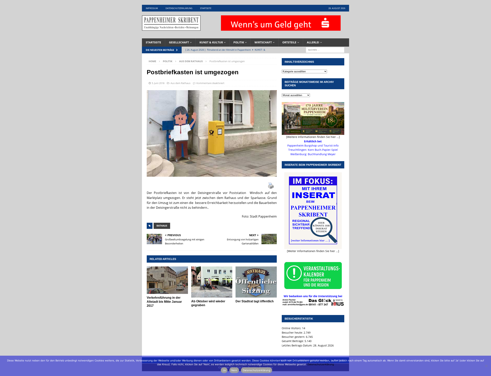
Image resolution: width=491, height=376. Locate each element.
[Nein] (486, 366)
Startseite (205, 8)
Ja (224, 370)
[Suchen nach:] (325, 49)
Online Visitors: (292, 328)
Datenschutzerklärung (179, 8)
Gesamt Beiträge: (293, 341)
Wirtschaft (263, 42)
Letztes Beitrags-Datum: (297, 345)
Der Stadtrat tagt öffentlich (255, 301)
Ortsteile (289, 42)
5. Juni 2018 (158, 83)
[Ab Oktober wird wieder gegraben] (211, 281)
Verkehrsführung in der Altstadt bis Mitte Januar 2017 (164, 301)
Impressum (152, 8)
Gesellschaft (179, 42)
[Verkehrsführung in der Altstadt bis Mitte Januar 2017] (167, 280)
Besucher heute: (293, 332)
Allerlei (313, 42)
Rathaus (162, 225)
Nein (234, 370)
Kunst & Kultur (211, 42)
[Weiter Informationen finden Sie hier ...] (313, 251)
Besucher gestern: (294, 337)
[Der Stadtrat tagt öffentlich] (256, 281)
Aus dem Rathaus (180, 83)
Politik (238, 42)
